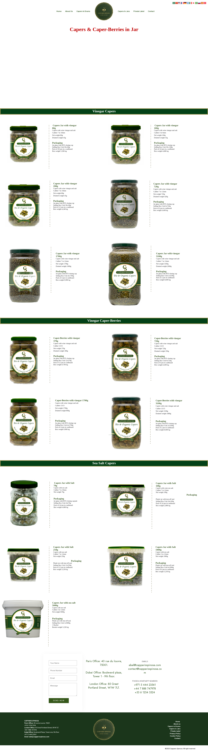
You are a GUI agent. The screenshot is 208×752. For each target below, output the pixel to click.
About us (69, 11)
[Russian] (199, 3)
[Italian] (190, 3)
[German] (185, 3)
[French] (182, 3)
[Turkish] (205, 3)
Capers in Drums (83, 11)
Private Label (138, 11)
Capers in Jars (124, 11)
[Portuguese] (196, 3)
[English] (179, 3)
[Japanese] (193, 3)
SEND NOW (58, 701)
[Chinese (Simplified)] (176, 3)
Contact (151, 11)
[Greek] (188, 3)
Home (59, 11)
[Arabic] (174, 3)
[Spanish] (202, 3)
